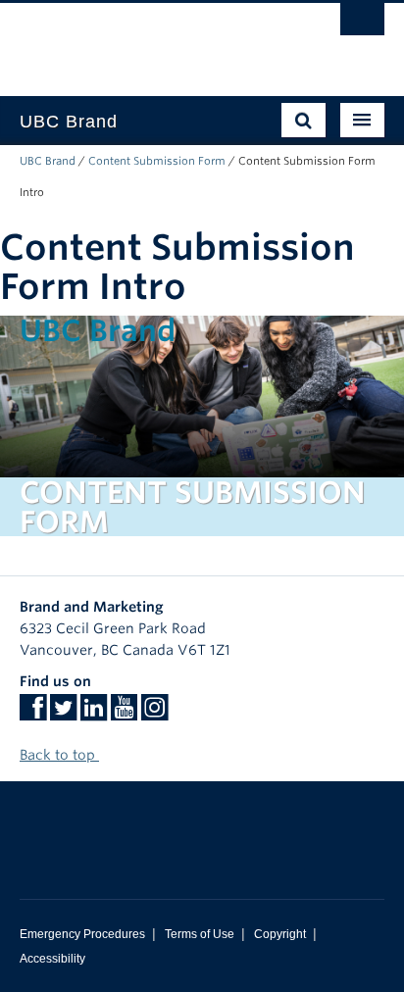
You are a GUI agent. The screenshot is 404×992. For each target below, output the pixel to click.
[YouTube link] (124, 713)
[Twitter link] (63, 713)
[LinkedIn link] (93, 713)
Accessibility (52, 959)
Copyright (280, 934)
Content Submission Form (157, 161)
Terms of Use (199, 934)
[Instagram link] (154, 713)
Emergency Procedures (82, 934)
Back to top (59, 755)
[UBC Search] (362, 24)
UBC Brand (48, 161)
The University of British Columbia (147, 40)
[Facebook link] (33, 713)
